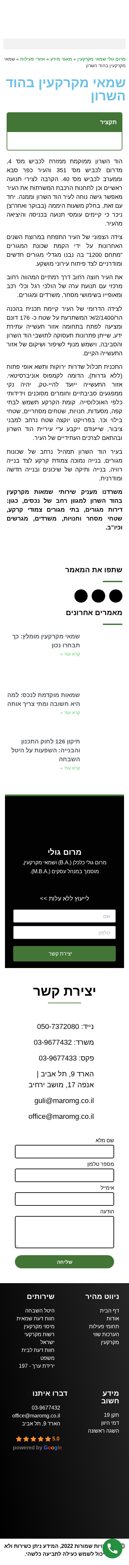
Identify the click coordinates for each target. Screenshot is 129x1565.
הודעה (107, 1211)
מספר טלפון (100, 1164)
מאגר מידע (61, 59)
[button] (64, 44)
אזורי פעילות (32, 59)
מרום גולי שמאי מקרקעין (101, 59)
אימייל (107, 1188)
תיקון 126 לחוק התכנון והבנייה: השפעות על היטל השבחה (45, 750)
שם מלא (105, 1140)
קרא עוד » (70, 654)
